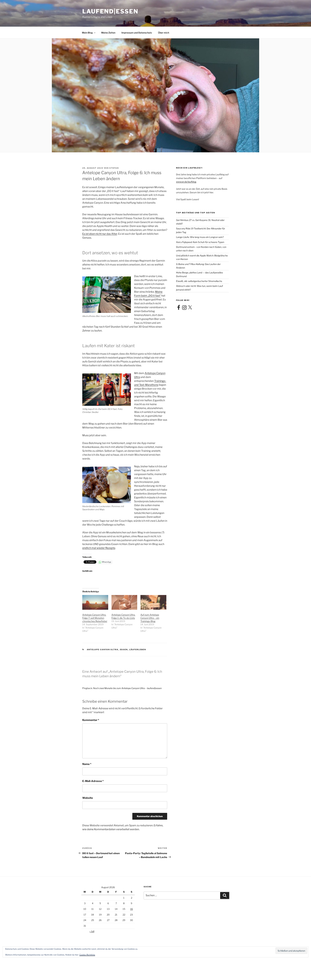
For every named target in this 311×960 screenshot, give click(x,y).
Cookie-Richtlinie (87, 955)
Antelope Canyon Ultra (103, 649)
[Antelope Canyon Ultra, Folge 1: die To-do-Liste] (124, 602)
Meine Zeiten (108, 32)
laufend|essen (110, 11)
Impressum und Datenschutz (136, 32)
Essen (124, 649)
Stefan (114, 168)
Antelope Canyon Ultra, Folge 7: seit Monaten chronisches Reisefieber (94, 618)
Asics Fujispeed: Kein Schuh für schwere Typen (200, 242)
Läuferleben (137, 649)
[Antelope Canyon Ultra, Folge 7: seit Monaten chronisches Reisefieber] (95, 602)
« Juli (92, 931)
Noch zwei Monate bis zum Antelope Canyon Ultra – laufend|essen (127, 688)
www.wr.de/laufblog (186, 181)
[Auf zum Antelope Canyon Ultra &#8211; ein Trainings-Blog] (153, 602)
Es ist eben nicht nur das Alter (99, 233)
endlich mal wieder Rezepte (98, 548)
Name (86, 764)
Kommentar (90, 720)
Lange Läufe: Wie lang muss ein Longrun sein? (200, 237)
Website (87, 797)
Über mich (163, 32)
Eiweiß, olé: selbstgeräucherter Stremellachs (199, 281)
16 (131, 909)
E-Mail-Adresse (93, 781)
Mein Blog (87, 32)
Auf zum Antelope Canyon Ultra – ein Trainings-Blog (149, 618)
